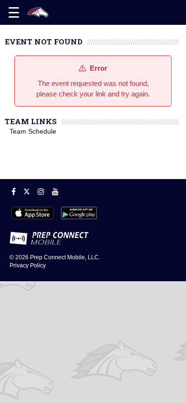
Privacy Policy (28, 265)
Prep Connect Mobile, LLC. (65, 257)
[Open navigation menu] (14, 12)
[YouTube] (55, 191)
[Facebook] (14, 191)
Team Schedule (33, 131)
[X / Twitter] (26, 191)
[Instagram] (41, 191)
